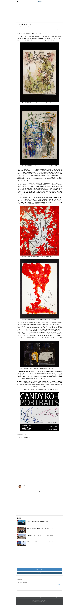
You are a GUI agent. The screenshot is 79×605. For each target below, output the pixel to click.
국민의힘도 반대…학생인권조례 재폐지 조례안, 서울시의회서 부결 (40, 542)
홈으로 (24, 597)
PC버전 (55, 597)
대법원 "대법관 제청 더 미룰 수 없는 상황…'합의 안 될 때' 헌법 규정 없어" (41, 528)
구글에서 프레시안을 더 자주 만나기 (25, 437)
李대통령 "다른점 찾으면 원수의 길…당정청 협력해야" (37, 521)
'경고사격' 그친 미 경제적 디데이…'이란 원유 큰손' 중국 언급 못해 (40, 535)
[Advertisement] (26, 12)
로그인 (39, 597)
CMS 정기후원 (39, 573)
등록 (59, 584)
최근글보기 (39, 491)
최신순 (18, 589)
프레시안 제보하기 (39, 569)
